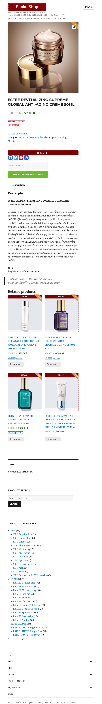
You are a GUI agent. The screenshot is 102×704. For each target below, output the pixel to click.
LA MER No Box (21, 620)
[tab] (18, 185)
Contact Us (57, 702)
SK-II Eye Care (20, 560)
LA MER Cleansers (23, 601)
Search (14, 504)
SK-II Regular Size (22, 534)
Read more (16, 364)
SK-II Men (18, 567)
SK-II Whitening (21, 549)
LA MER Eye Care (22, 597)
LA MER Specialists (23, 612)
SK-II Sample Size (22, 538)
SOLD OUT (16, 638)
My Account (14, 687)
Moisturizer (14, 141)
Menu (88, 7)
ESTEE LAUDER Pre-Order (26, 635)
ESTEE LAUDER (22, 15)
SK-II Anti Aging (21, 553)
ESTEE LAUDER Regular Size (44, 15)
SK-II (13, 530)
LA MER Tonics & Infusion (27, 605)
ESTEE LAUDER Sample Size (27, 631)
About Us (47, 702)
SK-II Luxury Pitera (23, 564)
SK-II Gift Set (19, 541)
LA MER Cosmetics (23, 616)
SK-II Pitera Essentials (25, 545)
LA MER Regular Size (24, 582)
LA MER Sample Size (24, 586)
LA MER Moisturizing (24, 590)
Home (11, 15)
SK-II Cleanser (20, 556)
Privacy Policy (69, 702)
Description (18, 185)
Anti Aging (61, 137)
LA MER (14, 579)
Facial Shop (27, 7)
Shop (10, 661)
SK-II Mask (19, 571)
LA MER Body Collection (26, 608)
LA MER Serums (21, 594)
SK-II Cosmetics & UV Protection (30, 575)
